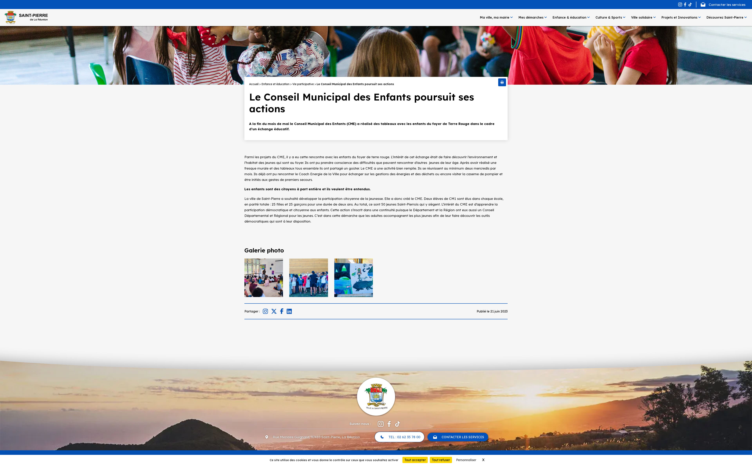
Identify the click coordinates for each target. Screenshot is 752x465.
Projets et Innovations (679, 17)
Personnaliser (466, 460)
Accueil (253, 84)
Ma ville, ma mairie (494, 17)
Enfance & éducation (569, 17)
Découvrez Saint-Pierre (725, 17)
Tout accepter (415, 460)
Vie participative (303, 84)
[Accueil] (25, 17)
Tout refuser (441, 460)
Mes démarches (531, 17)
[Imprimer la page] (502, 82)
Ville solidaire (641, 17)
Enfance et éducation (275, 84)
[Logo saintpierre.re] (376, 396)
